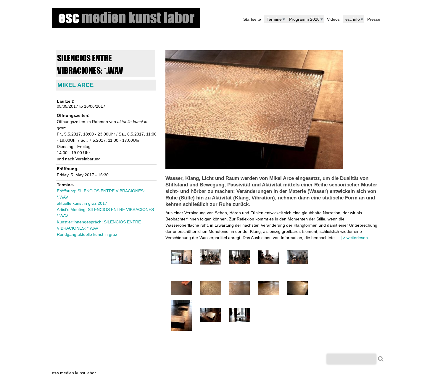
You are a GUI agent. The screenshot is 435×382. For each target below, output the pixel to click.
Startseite (252, 19)
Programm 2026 (304, 19)
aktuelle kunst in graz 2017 (82, 203)
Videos (333, 19)
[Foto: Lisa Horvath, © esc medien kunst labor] (181, 262)
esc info (352, 19)
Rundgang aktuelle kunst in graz (87, 234)
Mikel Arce (75, 85)
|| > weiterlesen (353, 237)
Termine (274, 19)
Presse (373, 19)
